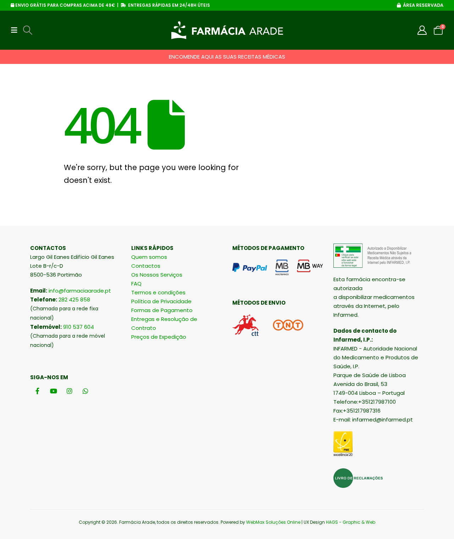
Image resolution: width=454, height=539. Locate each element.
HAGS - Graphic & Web (350, 522)
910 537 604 (78, 327)
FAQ (136, 283)
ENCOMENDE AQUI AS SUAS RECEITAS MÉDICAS (227, 56)
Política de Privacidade (161, 301)
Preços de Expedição (158, 337)
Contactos (145, 266)
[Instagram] (69, 390)
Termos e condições (158, 292)
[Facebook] (37, 390)
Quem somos (149, 257)
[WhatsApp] (85, 390)
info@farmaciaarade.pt (80, 290)
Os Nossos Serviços (156, 274)
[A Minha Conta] (422, 30)
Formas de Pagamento (162, 310)
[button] (16, 30)
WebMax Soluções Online (273, 522)
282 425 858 (74, 299)
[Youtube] (53, 390)
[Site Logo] (227, 30)
